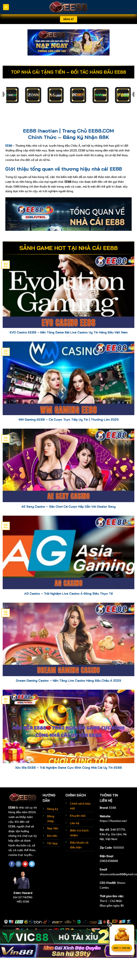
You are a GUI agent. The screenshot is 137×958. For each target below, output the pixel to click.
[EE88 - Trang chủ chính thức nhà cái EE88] (68, 7)
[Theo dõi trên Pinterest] (25, 864)
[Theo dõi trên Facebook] (12, 864)
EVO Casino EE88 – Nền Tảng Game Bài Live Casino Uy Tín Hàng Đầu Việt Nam (69, 332)
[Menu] (6, 7)
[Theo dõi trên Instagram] (18, 864)
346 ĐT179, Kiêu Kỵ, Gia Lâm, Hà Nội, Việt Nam (113, 834)
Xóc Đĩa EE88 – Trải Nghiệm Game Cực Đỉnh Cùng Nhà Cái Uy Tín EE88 (68, 767)
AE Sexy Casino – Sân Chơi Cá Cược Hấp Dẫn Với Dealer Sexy (68, 506)
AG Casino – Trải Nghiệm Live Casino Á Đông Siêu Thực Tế (68, 593)
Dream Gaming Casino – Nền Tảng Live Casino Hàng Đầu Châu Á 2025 (68, 680)
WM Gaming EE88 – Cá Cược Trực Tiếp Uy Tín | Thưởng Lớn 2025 (69, 419)
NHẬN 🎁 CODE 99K (122, 948)
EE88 (112, 807)
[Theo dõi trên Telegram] (32, 864)
